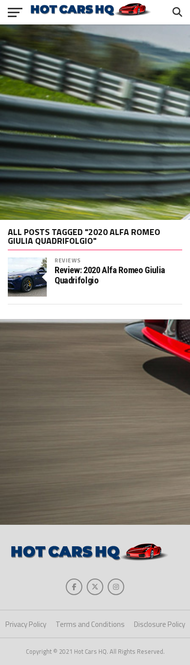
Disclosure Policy (159, 624)
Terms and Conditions (90, 624)
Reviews (68, 260)
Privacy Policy (25, 624)
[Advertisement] (95, 122)
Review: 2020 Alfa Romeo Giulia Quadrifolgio (110, 275)
